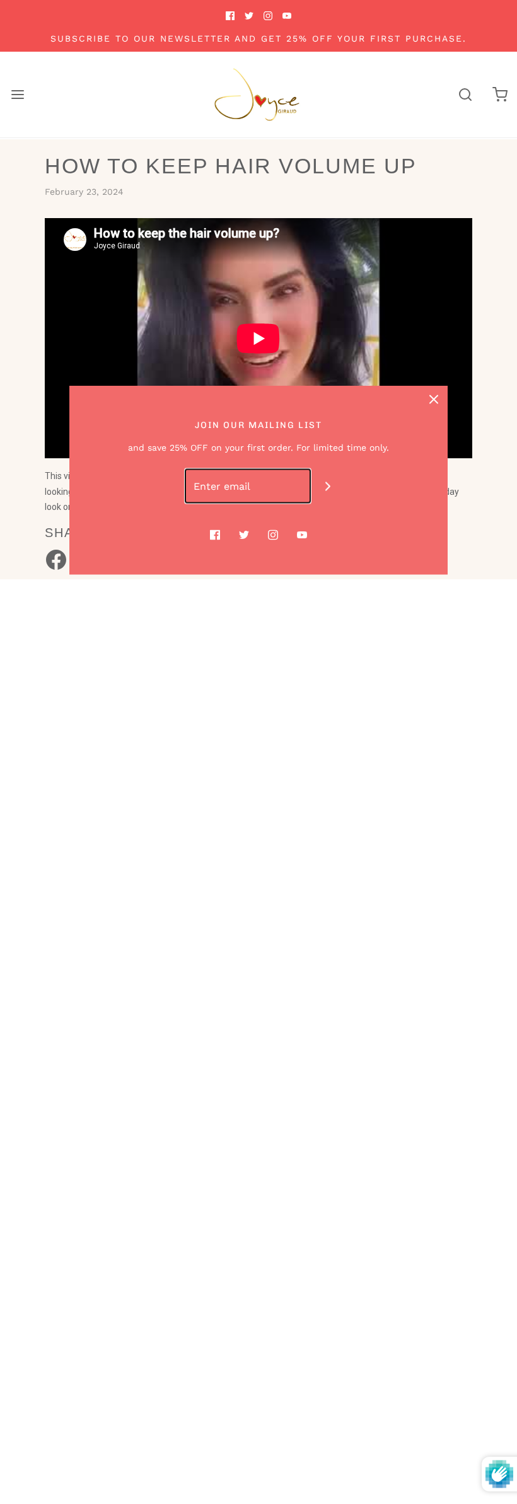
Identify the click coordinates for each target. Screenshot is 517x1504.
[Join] (328, 486)
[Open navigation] (17, 95)
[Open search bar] (465, 95)
